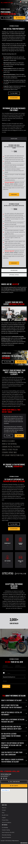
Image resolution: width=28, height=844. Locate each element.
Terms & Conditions (6, 822)
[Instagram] (3, 778)
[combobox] (4, 673)
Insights (4, 817)
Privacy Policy (5, 820)
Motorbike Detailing (6, 835)
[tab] (14, 139)
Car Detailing (5, 827)
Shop (3, 812)
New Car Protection (6, 837)
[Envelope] (6, 778)
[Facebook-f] (1, 778)
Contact (4, 810)
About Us (4, 807)
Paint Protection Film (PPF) (8, 832)
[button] (26, 2)
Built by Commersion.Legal (24, 842)
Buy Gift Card (5, 815)
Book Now (6, 686)
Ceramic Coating (6, 830)
